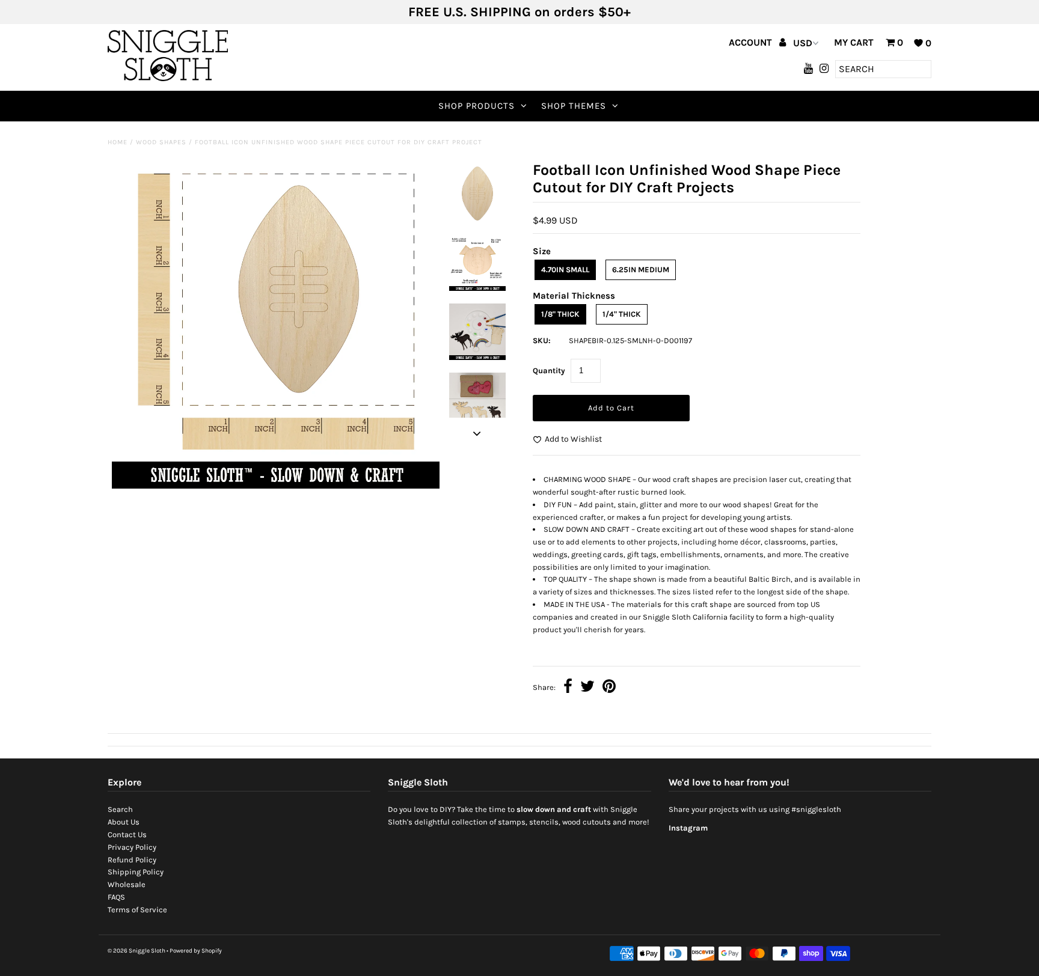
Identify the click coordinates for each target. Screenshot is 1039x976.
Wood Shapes (161, 142)
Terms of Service (137, 909)
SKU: (542, 340)
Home (117, 142)
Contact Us (127, 834)
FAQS (116, 896)
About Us (123, 821)
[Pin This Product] (609, 688)
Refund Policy (132, 859)
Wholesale (127, 884)
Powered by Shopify (196, 950)
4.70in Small (565, 269)
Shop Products (476, 105)
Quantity (549, 370)
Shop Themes (573, 105)
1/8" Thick (560, 314)
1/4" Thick (621, 314)
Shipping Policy (136, 871)
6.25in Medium (640, 269)
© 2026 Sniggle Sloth (136, 950)
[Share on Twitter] (587, 688)
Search (120, 809)
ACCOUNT (751, 42)
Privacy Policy (132, 847)
